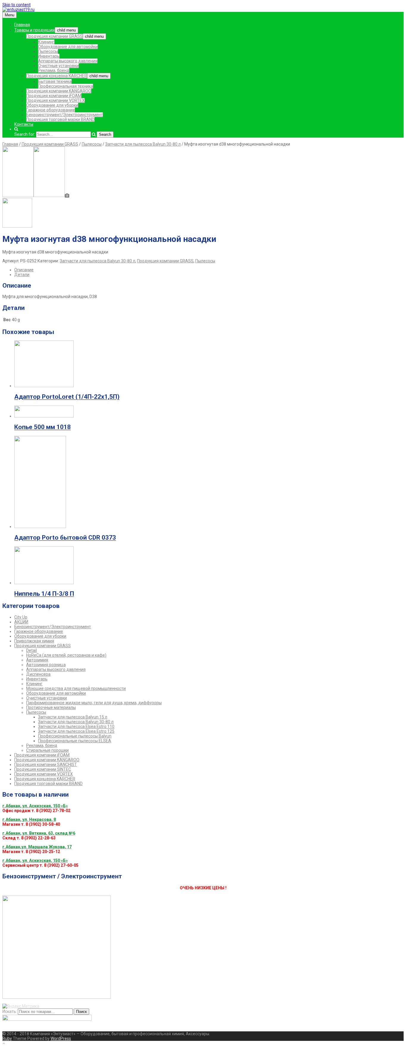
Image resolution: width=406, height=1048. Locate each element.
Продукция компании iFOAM (53, 95)
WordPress (61, 1038)
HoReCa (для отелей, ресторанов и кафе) (66, 655)
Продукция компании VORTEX (55, 100)
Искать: (9, 1011)
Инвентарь (48, 56)
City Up (20, 617)
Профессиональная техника (65, 86)
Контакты (23, 124)
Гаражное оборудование (50, 110)
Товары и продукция (34, 30)
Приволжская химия (34, 641)
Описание (24, 269)
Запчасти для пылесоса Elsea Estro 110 (76, 726)
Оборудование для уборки (52, 105)
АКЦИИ (21, 622)
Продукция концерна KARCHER (56, 75)
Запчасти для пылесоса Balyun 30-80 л (143, 144)
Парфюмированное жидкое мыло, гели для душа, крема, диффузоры (94, 702)
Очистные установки (58, 65)
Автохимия (37, 660)
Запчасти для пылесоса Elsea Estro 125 (76, 731)
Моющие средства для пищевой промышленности (76, 688)
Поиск (81, 1011)
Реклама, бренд (53, 70)
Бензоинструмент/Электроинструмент (64, 114)
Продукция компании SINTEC (42, 769)
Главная (22, 24)
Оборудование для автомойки (68, 46)
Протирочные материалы (51, 707)
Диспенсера (38, 674)
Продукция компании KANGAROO (58, 91)
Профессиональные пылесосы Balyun (74, 736)
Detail (31, 650)
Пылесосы (48, 51)
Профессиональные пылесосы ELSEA (74, 740)
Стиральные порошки (47, 750)
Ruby (7, 1038)
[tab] (209, 269)
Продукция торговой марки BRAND (60, 119)
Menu (9, 15)
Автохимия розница (46, 664)
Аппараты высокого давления (67, 61)
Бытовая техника (55, 81)
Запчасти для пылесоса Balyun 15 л (72, 717)
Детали (21, 274)
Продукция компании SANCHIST (45, 764)
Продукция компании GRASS (54, 36)
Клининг (46, 42)
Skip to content (16, 4)
